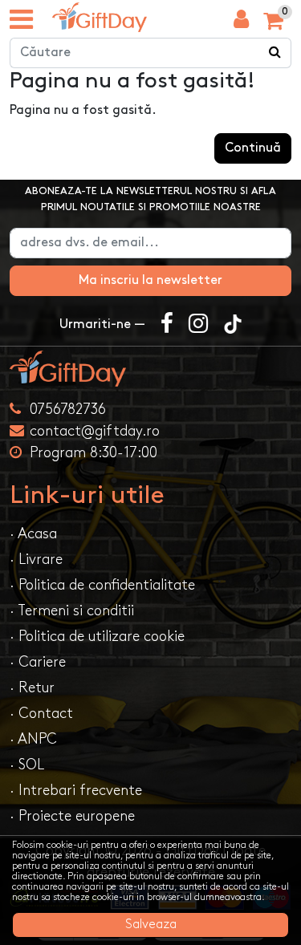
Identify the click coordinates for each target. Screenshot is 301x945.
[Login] (241, 23)
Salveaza (151, 925)
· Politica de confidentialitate (102, 585)
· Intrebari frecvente (76, 790)
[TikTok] (232, 325)
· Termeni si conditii (72, 611)
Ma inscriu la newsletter (150, 280)
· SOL (27, 765)
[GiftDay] (150, 369)
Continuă (253, 148)
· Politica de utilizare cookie (97, 636)
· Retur (32, 688)
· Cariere (38, 662)
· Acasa (33, 534)
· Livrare (36, 559)
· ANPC (33, 739)
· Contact (41, 713)
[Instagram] (198, 325)
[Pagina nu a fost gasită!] (99, 17)
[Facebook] (167, 325)
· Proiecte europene (72, 816)
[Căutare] (275, 53)
